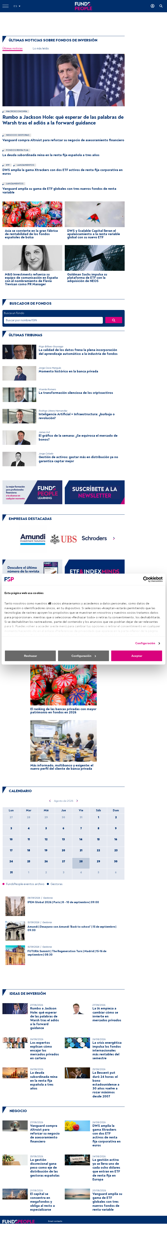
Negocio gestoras (17, 135)
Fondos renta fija (16, 150)
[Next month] (77, 800)
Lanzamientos (25, 165)
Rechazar (30, 655)
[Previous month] (50, 800)
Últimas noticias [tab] (12, 48)
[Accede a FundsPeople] (152, 6)
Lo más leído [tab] (41, 48)
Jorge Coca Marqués (50, 368)
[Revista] (32, 571)
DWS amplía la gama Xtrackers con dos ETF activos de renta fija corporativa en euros (62, 172)
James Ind (44, 432)
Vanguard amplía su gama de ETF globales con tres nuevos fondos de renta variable (59, 190)
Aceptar (136, 655)
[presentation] (114, 539)
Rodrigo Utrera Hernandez (53, 410)
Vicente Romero (47, 389)
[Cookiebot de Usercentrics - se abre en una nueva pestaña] (145, 579)
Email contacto (55, 1221)
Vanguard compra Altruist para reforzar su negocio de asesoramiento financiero (63, 140)
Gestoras (48, 897)
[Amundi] (33, 539)
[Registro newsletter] (95, 492)
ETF (7, 165)
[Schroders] (94, 539)
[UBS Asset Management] (63, 539)
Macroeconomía (16, 111)
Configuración (145, 643)
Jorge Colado (46, 453)
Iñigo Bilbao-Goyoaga (51, 346)
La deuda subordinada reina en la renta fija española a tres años (50, 155)
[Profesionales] (95, 571)
